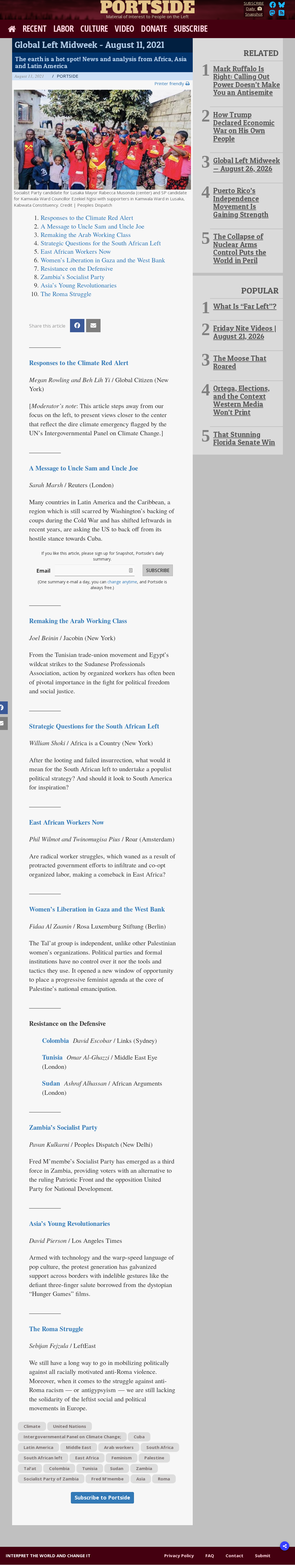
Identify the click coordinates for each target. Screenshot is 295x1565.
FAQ (209, 1555)
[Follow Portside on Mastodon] (272, 14)
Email (43, 570)
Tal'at (30, 1468)
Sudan (51, 1083)
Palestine (154, 1458)
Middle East (78, 1447)
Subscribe (190, 28)
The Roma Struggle (56, 1329)
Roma (164, 1479)
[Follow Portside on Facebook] (272, 6)
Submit (263, 1555)
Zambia (144, 1468)
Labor (63, 28)
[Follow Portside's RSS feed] (281, 14)
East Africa (87, 1458)
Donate (154, 28)
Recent (34, 28)
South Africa (159, 1447)
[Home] (147, 6)
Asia (140, 1479)
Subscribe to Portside (102, 1497)
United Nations (69, 1426)
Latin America (38, 1447)
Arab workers (119, 1447)
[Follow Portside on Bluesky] (282, 6)
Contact (234, 1555)
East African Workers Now (66, 822)
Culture (94, 28)
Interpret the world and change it (48, 1555)
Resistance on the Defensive (77, 268)
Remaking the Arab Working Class (78, 620)
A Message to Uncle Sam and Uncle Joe (83, 468)
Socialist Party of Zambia (51, 1479)
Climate (32, 1426)
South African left (43, 1458)
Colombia (59, 1468)
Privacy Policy (179, 1555)
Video (124, 28)
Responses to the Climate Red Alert (78, 362)
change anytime (122, 581)
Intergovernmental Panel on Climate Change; (72, 1436)
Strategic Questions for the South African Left (94, 726)
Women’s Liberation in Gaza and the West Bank (97, 909)
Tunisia (89, 1468)
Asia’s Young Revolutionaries (69, 1223)
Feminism (121, 1458)
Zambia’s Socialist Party (63, 1127)
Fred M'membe (107, 1479)
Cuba (139, 1436)
